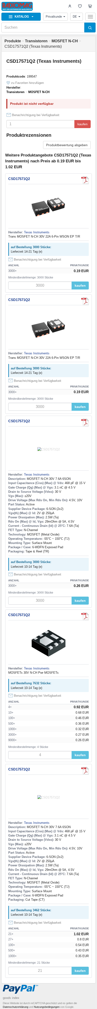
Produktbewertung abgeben (67, 145)
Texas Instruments (36, 232)
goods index (11, 998)
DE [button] (75, 16)
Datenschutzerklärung (15, 1006)
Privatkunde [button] (54, 16)
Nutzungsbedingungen (47, 1006)
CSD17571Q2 (19, 179)
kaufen (82, 124)
